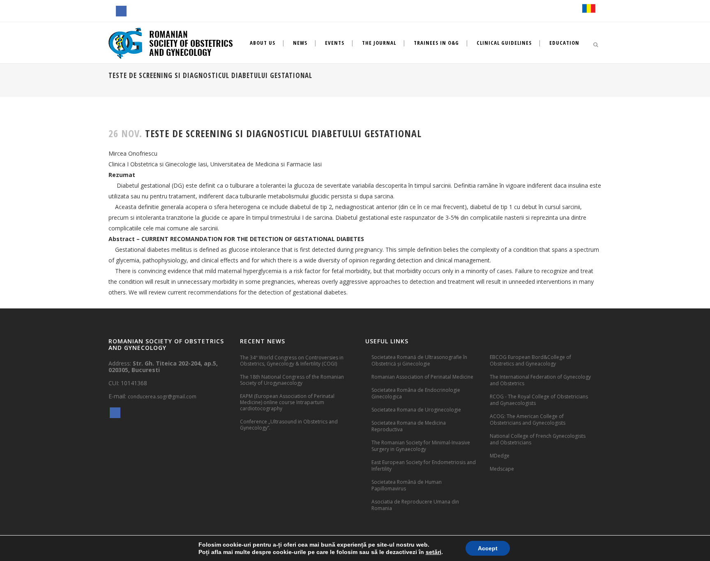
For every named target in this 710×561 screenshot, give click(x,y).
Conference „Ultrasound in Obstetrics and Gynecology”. (289, 424)
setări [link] (433, 552)
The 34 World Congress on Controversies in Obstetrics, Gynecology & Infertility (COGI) (291, 360)
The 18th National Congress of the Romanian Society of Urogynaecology (292, 380)
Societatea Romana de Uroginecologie (416, 409)
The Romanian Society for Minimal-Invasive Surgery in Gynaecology (420, 446)
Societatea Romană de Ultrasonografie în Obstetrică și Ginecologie (419, 360)
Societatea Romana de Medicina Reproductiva (408, 426)
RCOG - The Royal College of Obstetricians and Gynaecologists (539, 400)
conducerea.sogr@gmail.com (162, 396)
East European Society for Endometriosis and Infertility (423, 465)
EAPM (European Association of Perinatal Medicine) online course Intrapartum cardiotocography (287, 402)
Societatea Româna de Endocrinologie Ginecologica (415, 393)
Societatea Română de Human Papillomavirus (406, 485)
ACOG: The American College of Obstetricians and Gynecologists (527, 419)
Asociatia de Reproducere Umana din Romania (415, 505)
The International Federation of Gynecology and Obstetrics (540, 380)
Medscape (502, 468)
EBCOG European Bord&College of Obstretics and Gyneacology (530, 360)
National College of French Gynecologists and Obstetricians (538, 439)
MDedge (499, 455)
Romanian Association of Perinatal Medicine (422, 376)
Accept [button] (488, 548)
